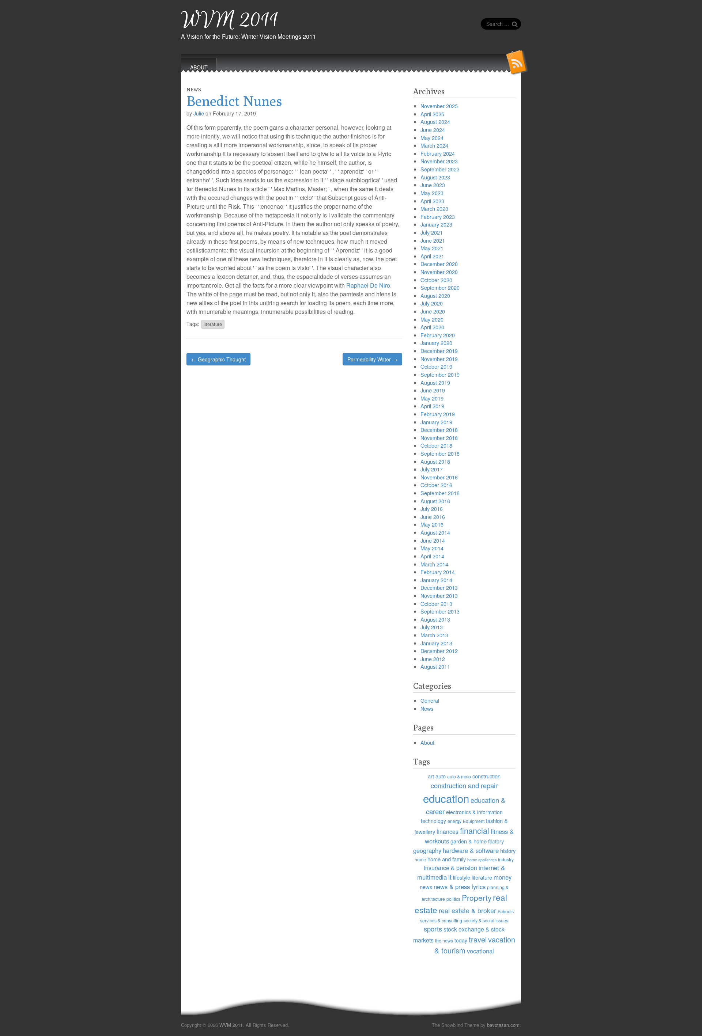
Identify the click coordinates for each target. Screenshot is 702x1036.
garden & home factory (477, 841)
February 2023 (437, 216)
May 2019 (432, 398)
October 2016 (436, 485)
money (503, 877)
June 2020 (432, 311)
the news (444, 940)
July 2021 (431, 232)
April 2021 (432, 256)
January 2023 (436, 224)
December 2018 (439, 429)
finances (447, 831)
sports (433, 928)
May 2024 (432, 137)
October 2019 (436, 366)
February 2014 (437, 572)
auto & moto (459, 776)
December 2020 (439, 263)
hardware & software (471, 850)
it (450, 876)
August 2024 (435, 121)
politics (453, 899)
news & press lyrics (460, 886)
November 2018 (439, 437)
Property (476, 897)
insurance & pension (450, 868)
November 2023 (439, 161)
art (431, 776)
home (420, 859)
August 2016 (435, 501)
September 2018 (440, 453)
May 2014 (432, 548)
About (427, 742)
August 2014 (435, 532)
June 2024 (432, 129)
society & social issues (486, 920)
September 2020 (440, 287)
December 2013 (439, 587)
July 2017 (431, 469)
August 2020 (435, 295)
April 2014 (432, 556)
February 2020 (437, 335)
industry (506, 859)
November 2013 (439, 595)
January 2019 (436, 422)
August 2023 (435, 177)
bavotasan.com (503, 1024)
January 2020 (436, 342)
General (429, 700)
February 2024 (437, 153)
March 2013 (434, 635)
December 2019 (439, 350)
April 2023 (432, 201)
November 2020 (439, 272)
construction (486, 776)
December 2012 (439, 650)
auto (440, 776)
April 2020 (432, 327)
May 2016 (432, 524)
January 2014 (436, 580)
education (446, 798)
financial (474, 830)
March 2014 (434, 564)
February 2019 (437, 414)
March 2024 (434, 145)
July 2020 (431, 303)
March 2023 (434, 208)
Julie (198, 113)
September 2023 (440, 169)
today (460, 940)
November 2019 (439, 359)
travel (478, 939)
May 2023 (432, 193)
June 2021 (432, 240)
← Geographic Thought (218, 359)
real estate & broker (467, 910)
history (508, 850)
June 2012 (432, 659)
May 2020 (432, 319)
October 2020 (436, 280)
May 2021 (432, 248)
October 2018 (436, 445)
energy (454, 821)
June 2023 (432, 185)
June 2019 (432, 390)
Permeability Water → (372, 359)
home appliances (482, 859)
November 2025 (439, 106)
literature (213, 324)
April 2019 (432, 406)
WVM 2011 (230, 20)
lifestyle (461, 877)
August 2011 (435, 666)
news (426, 887)
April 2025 (432, 114)
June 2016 (432, 516)
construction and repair (464, 785)
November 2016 (439, 477)
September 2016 (440, 493)
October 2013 (436, 603)
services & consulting (441, 920)
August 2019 (435, 382)
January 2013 (436, 643)
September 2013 (440, 611)
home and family (446, 859)
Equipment (473, 821)
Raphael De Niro (368, 285)
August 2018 (435, 461)
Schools (506, 911)
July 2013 (431, 627)
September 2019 (440, 374)
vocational (480, 950)
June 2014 (432, 540)
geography (427, 850)
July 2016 (431, 508)
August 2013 (435, 619)
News (193, 89)
